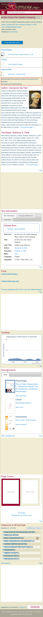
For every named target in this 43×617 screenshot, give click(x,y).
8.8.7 (16, 254)
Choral (4, 60)
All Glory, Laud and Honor (16, 229)
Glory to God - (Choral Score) (26, 420)
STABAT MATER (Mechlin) (10, 281)
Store (5, 375)
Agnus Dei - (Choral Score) (17, 74)
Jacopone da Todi (21, 248)
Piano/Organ (6, 50)
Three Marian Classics (15, 64)
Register (37, 8)
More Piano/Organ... (21, 395)
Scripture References (26, 216)
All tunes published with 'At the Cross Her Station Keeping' (21, 289)
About (3, 611)
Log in (30, 8)
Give (20, 614)
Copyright (9, 611)
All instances (5, 563)
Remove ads (5, 4)
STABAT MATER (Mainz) (9, 274)
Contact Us (21, 611)
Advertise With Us (30, 611)
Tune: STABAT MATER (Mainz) (11, 27)
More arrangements (8, 436)
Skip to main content (6, 1)
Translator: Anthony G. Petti (27, 24)
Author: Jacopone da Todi (9, 24)
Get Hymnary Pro (27, 614)
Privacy (15, 611)
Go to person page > (27, 127)
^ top (40, 170)
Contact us (22, 607)
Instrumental (6, 69)
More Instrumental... (21, 424)
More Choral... (20, 407)
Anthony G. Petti (20, 251)
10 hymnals (13, 32)
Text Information (9, 216)
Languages (7, 219)
